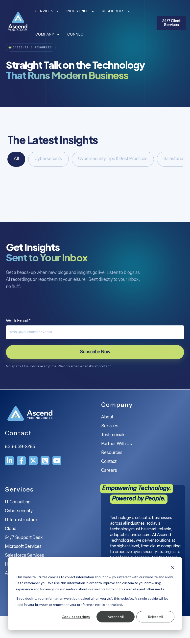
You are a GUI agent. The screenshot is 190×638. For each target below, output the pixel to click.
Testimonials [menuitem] (113, 435)
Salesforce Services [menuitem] (24, 556)
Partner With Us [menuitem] (116, 444)
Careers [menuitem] (109, 471)
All (16, 159)
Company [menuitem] (117, 405)
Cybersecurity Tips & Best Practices (112, 159)
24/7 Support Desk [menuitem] (24, 538)
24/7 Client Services (171, 23)
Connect (76, 35)
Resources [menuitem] (111, 453)
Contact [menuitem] (109, 462)
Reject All (155, 617)
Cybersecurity (48, 159)
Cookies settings (76, 617)
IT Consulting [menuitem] (17, 502)
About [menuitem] (107, 417)
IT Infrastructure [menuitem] (21, 520)
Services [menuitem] (109, 426)
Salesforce (174, 159)
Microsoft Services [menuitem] (23, 547)
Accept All (116, 617)
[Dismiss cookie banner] (172, 567)
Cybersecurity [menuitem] (19, 511)
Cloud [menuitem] (10, 529)
